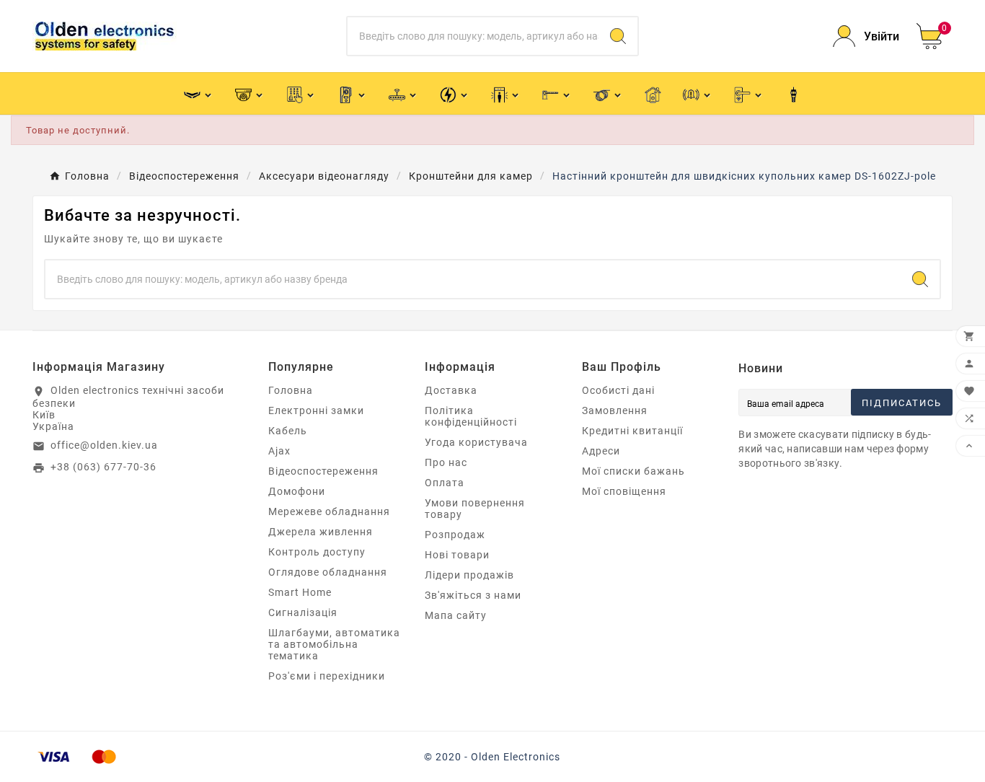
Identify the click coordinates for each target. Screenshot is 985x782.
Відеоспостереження (323, 471)
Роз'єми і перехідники (326, 676)
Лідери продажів (469, 575)
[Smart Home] (653, 94)
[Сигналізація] (697, 93)
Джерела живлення (320, 531)
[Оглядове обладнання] (505, 93)
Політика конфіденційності (471, 416)
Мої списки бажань (633, 471)
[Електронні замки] (748, 93)
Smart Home (300, 592)
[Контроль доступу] (301, 93)
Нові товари (457, 555)
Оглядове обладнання (327, 572)
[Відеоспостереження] (249, 93)
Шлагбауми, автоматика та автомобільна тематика (334, 644)
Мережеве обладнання (329, 511)
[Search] (618, 36)
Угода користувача (476, 442)
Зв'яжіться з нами (473, 595)
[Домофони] (352, 93)
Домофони (296, 491)
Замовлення (615, 410)
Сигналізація (302, 612)
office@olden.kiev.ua (104, 445)
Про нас (446, 462)
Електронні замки (316, 410)
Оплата (444, 482)
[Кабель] (608, 93)
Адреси (601, 451)
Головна (290, 390)
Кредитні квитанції (632, 430)
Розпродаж (455, 534)
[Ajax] (198, 93)
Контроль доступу (317, 552)
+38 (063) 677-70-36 (103, 467)
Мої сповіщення (624, 491)
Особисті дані (618, 390)
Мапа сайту (456, 615)
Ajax (279, 451)
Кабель (287, 430)
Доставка (451, 390)
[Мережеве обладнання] (403, 93)
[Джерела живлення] (454, 93)
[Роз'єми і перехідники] (793, 94)
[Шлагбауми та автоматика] (557, 93)
